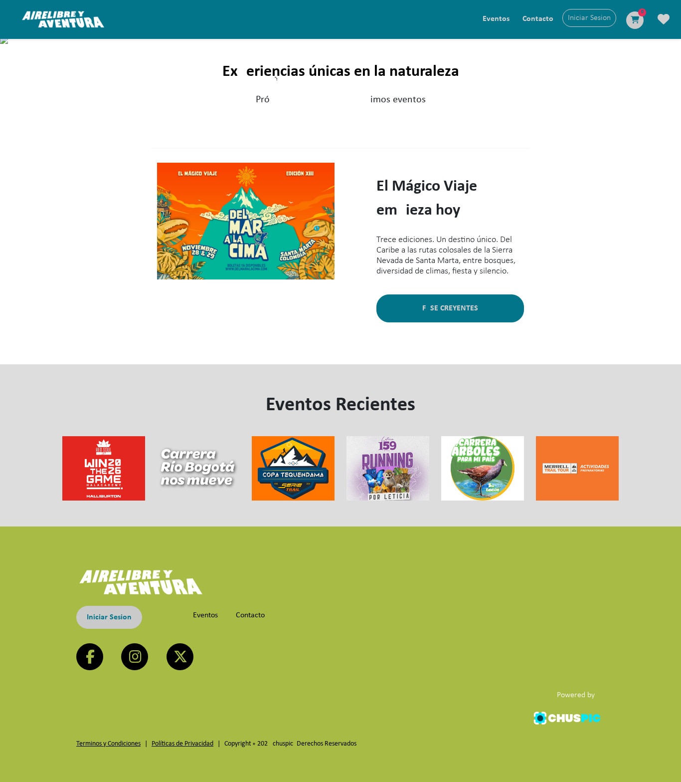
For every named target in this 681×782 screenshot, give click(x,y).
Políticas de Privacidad (182, 744)
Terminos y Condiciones (108, 744)
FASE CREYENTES (450, 308)
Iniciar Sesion (109, 617)
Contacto (537, 19)
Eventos (496, 19)
